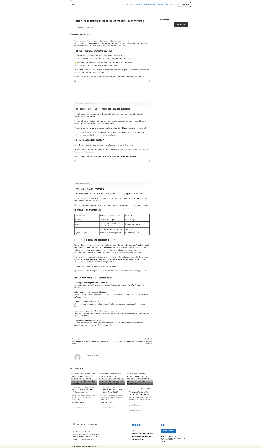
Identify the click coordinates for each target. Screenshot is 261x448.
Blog (173, 4)
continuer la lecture (78, 402)
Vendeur (90, 28)
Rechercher (164, 19)
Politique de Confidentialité (141, 436)
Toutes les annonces (168, 436)
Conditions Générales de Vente (143, 433)
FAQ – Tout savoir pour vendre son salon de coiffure (173, 439)
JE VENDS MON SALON (183, 4)
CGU (133, 430)
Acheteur (85, 387)
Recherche (163, 4)
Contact (163, 441)
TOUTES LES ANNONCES (145, 4)
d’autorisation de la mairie (111, 114)
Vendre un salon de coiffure (84, 41)
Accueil (130, 4)
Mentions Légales (138, 439)
